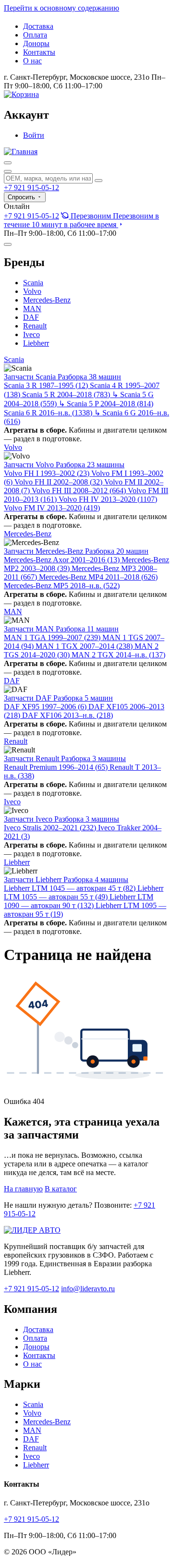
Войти (33, 135)
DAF (31, 317)
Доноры (36, 43)
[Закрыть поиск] (8, 171)
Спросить (22, 197)
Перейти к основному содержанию (61, 8)
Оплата (35, 35)
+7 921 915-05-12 (31, 187)
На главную (23, 1189)
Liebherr (36, 343)
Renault (35, 326)
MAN (32, 308)
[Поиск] (8, 162)
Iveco (31, 334)
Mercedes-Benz (47, 300)
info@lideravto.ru (88, 1289)
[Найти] (98, 180)
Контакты (39, 52)
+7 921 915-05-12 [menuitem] (31, 216)
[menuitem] (81, 220)
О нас (32, 61)
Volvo (32, 291)
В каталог (61, 1189)
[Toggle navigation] (8, 244)
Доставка (38, 26)
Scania (33, 283)
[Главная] (20, 151)
